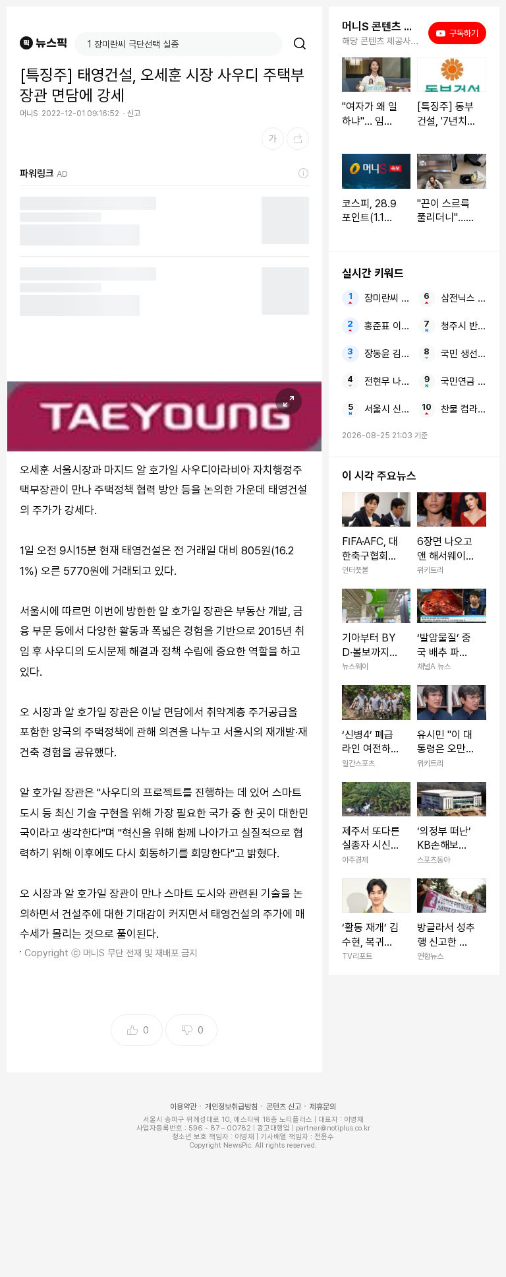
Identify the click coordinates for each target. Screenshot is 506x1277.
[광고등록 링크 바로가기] (303, 173)
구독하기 (459, 33)
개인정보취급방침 (231, 1106)
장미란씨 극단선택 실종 (387, 298)
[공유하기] (298, 138)
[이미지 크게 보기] (288, 401)
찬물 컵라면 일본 (463, 409)
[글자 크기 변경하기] (273, 138)
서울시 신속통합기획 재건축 (387, 409)
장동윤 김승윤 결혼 (387, 354)
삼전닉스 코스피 (463, 298)
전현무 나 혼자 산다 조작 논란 (387, 381)
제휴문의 (323, 1106)
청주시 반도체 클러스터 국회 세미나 (463, 326)
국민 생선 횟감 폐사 (463, 354)
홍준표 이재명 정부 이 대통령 (387, 326)
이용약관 (183, 1106)
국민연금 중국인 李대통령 (463, 381)
